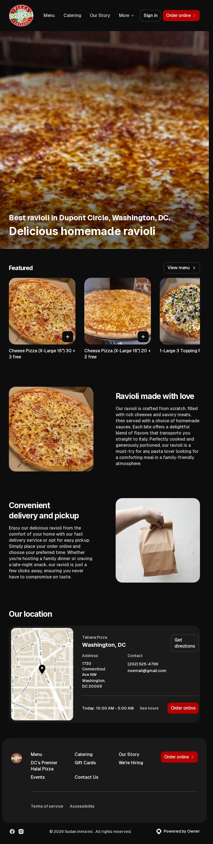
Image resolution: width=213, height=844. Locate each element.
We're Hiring (131, 763)
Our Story (100, 15)
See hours (149, 708)
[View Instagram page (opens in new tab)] (21, 831)
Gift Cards (85, 763)
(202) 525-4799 (143, 664)
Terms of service (47, 806)
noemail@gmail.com (147, 670)
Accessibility (82, 806)
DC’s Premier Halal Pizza (44, 766)
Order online (183, 708)
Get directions (184, 643)
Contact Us (86, 777)
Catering (72, 15)
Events (38, 777)
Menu (49, 15)
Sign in (151, 15)
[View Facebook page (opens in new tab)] (12, 831)
